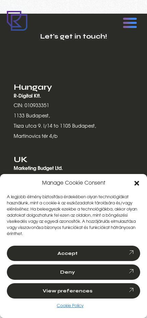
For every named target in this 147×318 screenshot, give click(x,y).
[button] (136, 183)
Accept (67, 253)
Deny (67, 272)
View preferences (68, 291)
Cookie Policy (70, 306)
